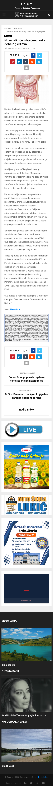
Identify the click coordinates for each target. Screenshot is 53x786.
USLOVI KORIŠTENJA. (13, 341)
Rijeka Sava (7, 766)
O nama (9, 783)
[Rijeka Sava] (26, 745)
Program (18, 8)
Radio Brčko (12, 48)
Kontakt (18, 783)
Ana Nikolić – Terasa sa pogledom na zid (23, 715)
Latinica (26, 8)
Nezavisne (15, 309)
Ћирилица (35, 8)
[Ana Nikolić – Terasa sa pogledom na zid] (26, 695)
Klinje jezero (8, 665)
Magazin (8, 36)
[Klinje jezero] (26, 644)
